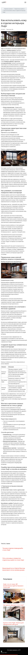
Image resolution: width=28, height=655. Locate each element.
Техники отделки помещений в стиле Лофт (12, 549)
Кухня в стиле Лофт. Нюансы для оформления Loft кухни (13, 623)
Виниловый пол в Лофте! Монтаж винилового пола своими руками (13, 569)
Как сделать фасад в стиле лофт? (13, 605)
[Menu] (25, 2)
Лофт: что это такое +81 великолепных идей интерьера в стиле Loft (13, 585)
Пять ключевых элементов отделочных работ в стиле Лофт (13, 559)
